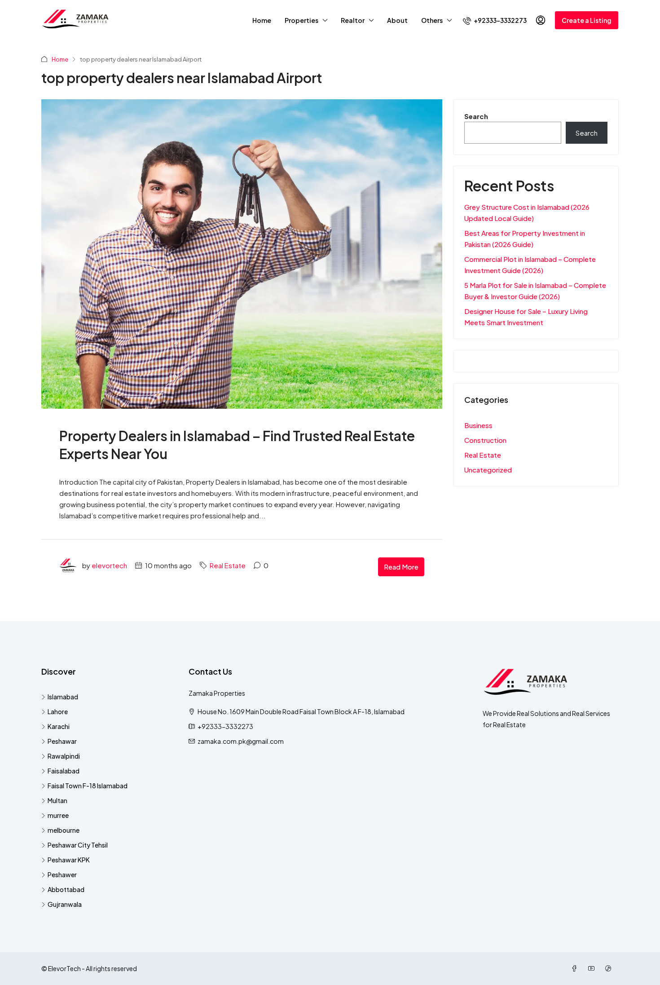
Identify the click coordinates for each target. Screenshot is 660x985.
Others (432, 20)
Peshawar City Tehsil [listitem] (78, 845)
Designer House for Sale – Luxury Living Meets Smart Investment (526, 317)
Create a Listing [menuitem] (587, 20)
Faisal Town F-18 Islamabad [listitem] (88, 786)
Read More (401, 566)
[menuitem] (494, 20)
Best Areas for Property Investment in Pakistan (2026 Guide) (524, 238)
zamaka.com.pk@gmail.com (241, 741)
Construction (485, 440)
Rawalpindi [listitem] (64, 756)
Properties (301, 20)
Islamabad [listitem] (63, 697)
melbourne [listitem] (63, 830)
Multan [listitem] (57, 800)
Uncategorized (488, 469)
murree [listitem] (58, 815)
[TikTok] (610, 968)
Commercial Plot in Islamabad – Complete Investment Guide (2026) (530, 264)
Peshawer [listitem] (62, 874)
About (397, 20)
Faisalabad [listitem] (63, 771)
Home (261, 20)
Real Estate (228, 565)
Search (476, 116)
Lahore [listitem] (58, 711)
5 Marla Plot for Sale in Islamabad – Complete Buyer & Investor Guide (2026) (535, 290)
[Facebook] (576, 968)
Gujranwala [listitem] (65, 904)
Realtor (353, 20)
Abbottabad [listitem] (66, 889)
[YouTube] (593, 968)
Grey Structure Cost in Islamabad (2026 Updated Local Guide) (527, 212)
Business (478, 425)
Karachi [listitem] (59, 726)
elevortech (109, 565)
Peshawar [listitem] (62, 741)
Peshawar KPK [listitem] (69, 860)
